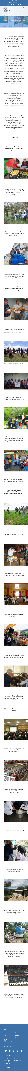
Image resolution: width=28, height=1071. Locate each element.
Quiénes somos (7, 1033)
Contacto (17, 1038)
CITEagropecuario (8, 1042)
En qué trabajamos (6, 1036)
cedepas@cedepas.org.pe (14, 2)
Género (5, 1039)
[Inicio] (7, 10)
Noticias (17, 1035)
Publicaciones (18, 1033)
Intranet (8, 4)
